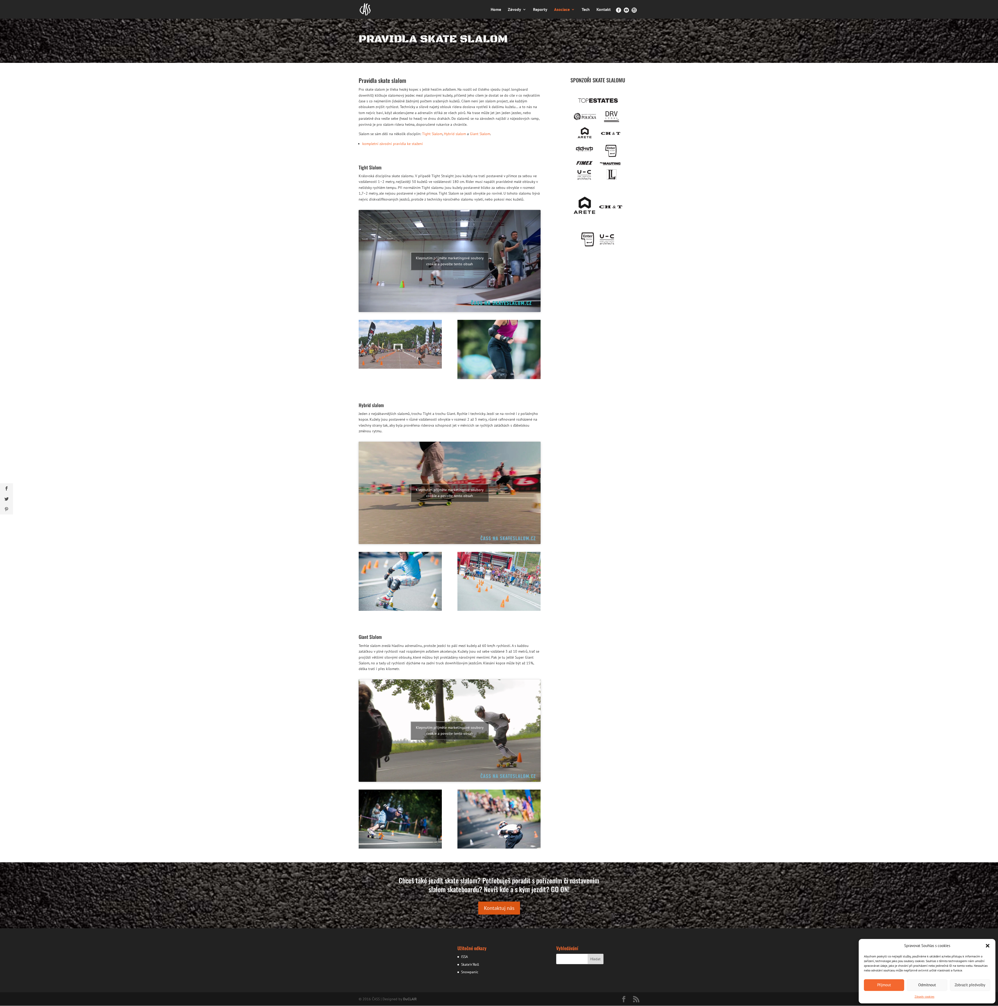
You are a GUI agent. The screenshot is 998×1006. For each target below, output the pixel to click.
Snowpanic (469, 972)
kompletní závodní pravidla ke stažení (392, 143)
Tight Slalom (432, 133)
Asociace (562, 10)
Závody (514, 10)
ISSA (464, 956)
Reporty (540, 10)
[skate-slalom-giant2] (499, 847)
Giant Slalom (480, 133)
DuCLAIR (410, 999)
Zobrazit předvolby (970, 984)
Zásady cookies (924, 996)
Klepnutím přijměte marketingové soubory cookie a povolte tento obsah (450, 261)
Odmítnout (927, 984)
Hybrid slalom (455, 133)
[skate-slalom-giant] (400, 847)
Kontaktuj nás (499, 908)
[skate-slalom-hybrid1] (400, 609)
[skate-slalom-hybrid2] (499, 609)
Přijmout (884, 984)
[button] (987, 945)
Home (496, 10)
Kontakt (603, 10)
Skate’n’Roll (470, 964)
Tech (586, 10)
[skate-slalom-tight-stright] (400, 367)
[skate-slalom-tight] (499, 377)
